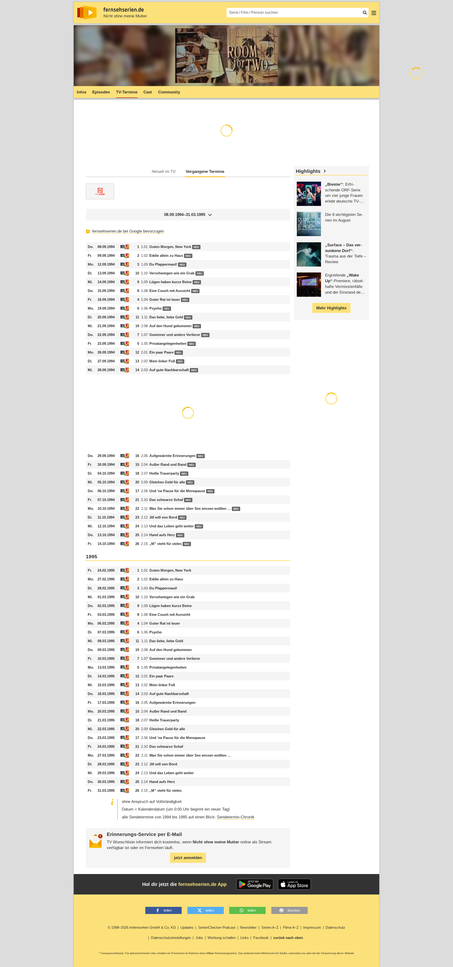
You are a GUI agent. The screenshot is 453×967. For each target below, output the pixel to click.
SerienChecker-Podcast (216, 927)
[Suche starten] (364, 12)
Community (169, 92)
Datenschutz (335, 927)
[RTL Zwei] (100, 191)
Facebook (261, 938)
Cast (147, 92)
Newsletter (248, 927)
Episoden (101, 92)
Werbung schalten (222, 938)
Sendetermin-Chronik (235, 817)
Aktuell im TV (163, 171)
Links (244, 938)
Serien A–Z (269, 927)
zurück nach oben (288, 938)
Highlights (308, 171)
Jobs (199, 938)
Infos (81, 92)
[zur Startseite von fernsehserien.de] (87, 12)
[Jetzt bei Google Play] (254, 884)
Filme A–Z (291, 927)
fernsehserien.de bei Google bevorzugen (128, 231)
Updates (187, 927)
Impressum (312, 927)
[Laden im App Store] (294, 884)
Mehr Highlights (331, 308)
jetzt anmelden (188, 857)
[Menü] (374, 13)
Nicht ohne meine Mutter (125, 16)
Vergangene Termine (205, 171)
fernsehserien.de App (202, 884)
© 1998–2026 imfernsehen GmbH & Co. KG (142, 927)
